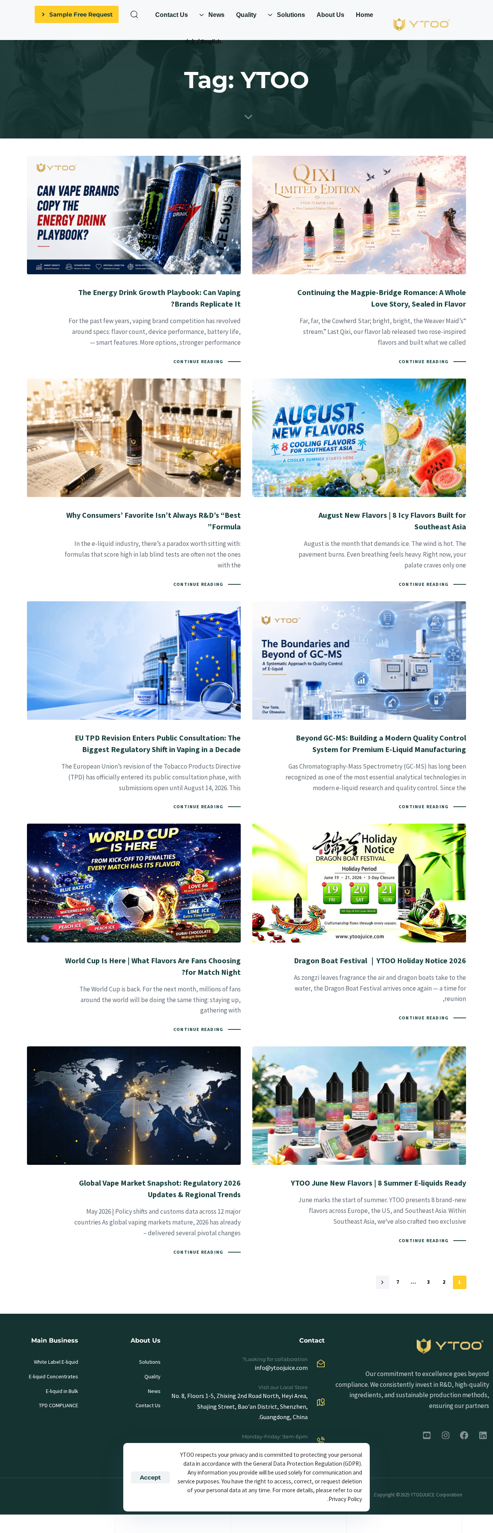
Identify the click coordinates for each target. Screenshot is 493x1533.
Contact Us (148, 1405)
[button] (134, 14)
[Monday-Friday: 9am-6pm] (246, 1442)
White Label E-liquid (56, 1361)
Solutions (149, 1361)
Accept (150, 1477)
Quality (152, 1376)
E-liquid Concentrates (53, 1376)
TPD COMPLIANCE (58, 1405)
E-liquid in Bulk (62, 1391)
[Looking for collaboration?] (246, 1365)
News (154, 1391)
